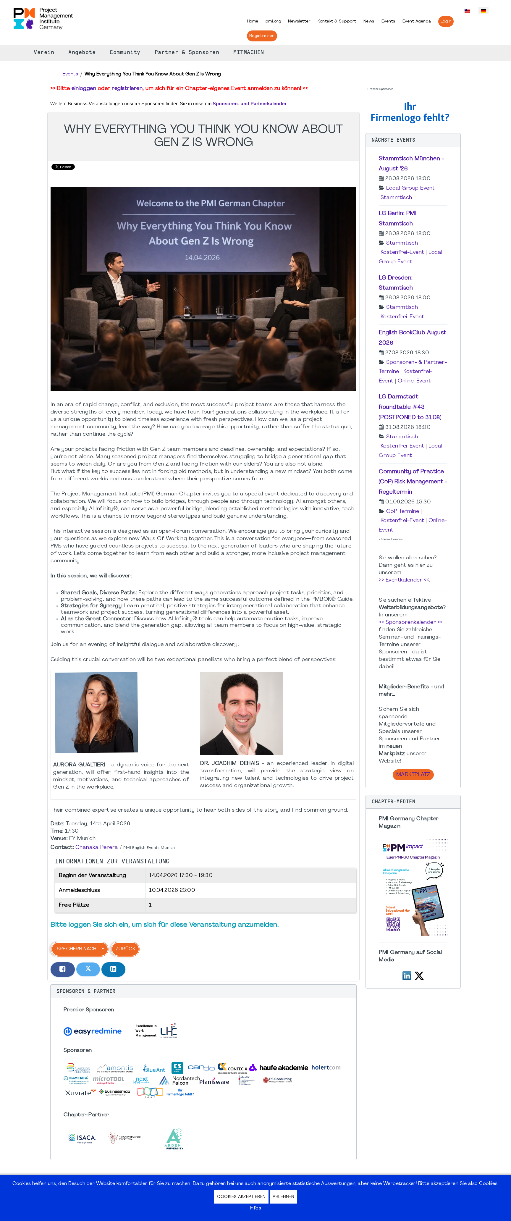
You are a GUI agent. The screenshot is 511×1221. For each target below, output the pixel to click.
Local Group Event (410, 188)
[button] (203, 991)
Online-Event (414, 381)
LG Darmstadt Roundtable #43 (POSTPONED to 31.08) (410, 407)
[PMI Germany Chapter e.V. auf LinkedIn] (407, 975)
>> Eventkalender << (404, 580)
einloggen (84, 88)
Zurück (125, 949)
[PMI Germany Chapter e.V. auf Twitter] (419, 975)
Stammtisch (396, 197)
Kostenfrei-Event (402, 252)
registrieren (127, 88)
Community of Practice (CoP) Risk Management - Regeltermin (413, 482)
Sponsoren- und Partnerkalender (250, 103)
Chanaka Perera (96, 847)
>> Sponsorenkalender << (411, 622)
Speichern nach (77, 949)
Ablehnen (283, 1197)
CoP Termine (402, 511)
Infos (255, 1208)
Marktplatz (413, 774)
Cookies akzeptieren (241, 1197)
